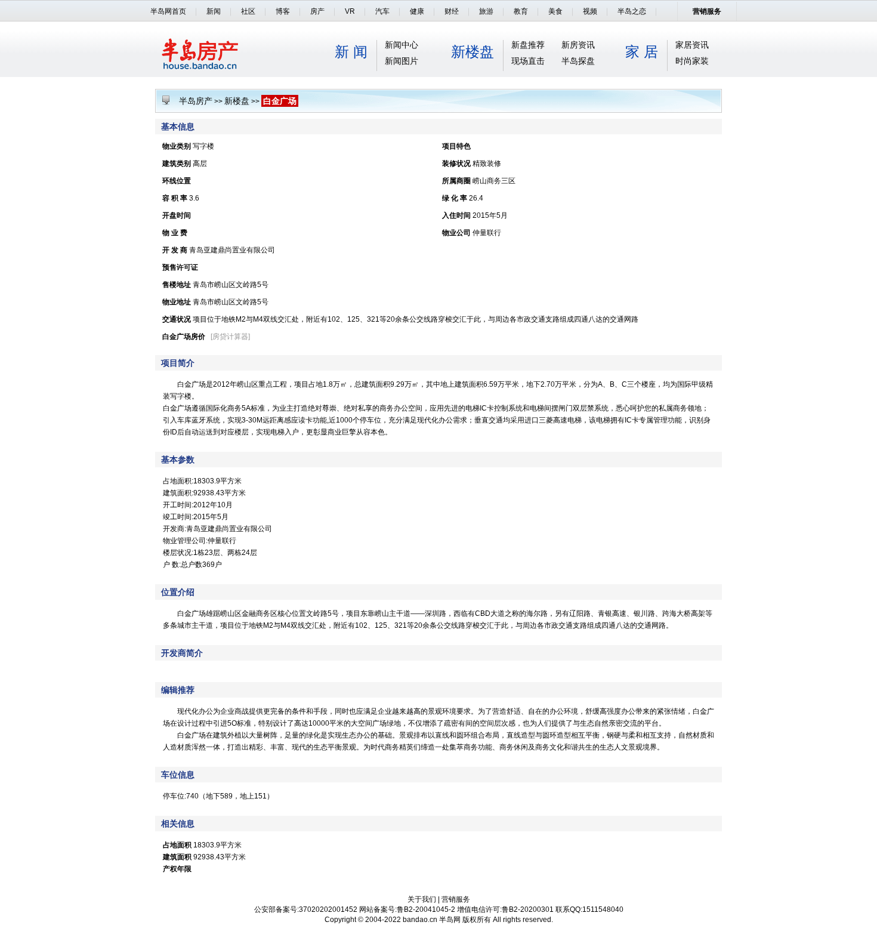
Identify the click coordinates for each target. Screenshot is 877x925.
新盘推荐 (528, 45)
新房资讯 (578, 45)
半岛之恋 (631, 11)
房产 (317, 11)
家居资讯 (692, 45)
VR (350, 11)
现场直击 (528, 61)
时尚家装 (692, 61)
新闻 (213, 11)
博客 (283, 11)
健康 (417, 11)
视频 (590, 11)
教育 (521, 11)
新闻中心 (401, 45)
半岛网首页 (168, 11)
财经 (451, 11)
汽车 (382, 11)
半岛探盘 (578, 61)
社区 (248, 11)
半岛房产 (195, 101)
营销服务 (707, 11)
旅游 (486, 11)
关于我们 (421, 899)
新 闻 (351, 52)
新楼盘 (472, 52)
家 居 (641, 52)
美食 (555, 11)
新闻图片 (401, 61)
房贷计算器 (230, 336)
